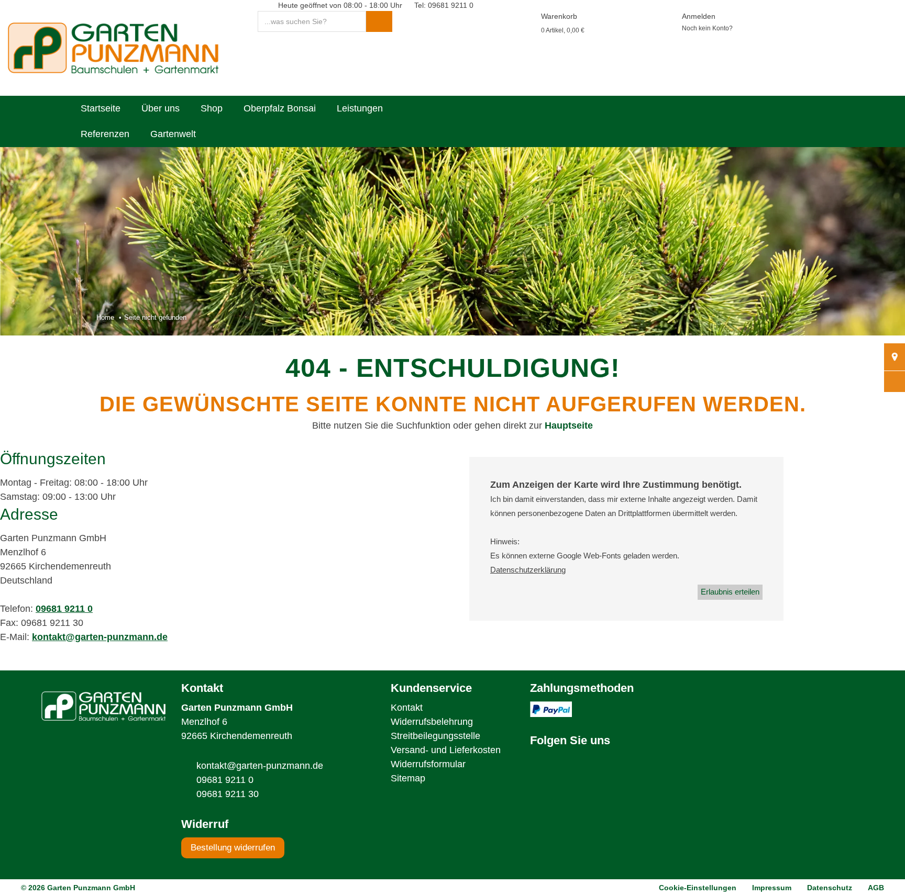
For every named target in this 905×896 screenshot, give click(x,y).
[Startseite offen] (113, 47)
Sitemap (408, 778)
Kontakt (407, 707)
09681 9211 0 (64, 608)
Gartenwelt (173, 134)
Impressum (771, 887)
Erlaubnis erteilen (730, 591)
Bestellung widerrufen (233, 848)
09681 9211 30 (227, 794)
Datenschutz (829, 887)
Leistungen (360, 108)
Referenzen (105, 134)
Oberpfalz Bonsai (280, 108)
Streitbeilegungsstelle (435, 736)
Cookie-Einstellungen (697, 887)
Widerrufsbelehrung (432, 721)
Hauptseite (569, 425)
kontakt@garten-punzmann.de (100, 637)
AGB (876, 887)
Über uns (160, 108)
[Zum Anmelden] (665, 16)
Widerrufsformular (428, 764)
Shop (212, 108)
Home (105, 317)
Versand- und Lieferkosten (446, 750)
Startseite (100, 108)
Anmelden (698, 16)
